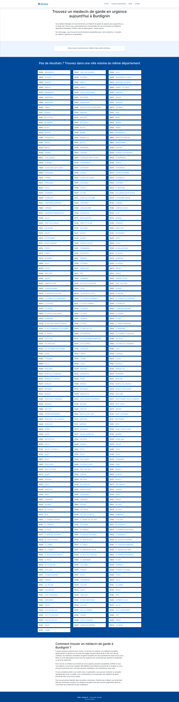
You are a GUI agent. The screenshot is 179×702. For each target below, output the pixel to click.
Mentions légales (90, 699)
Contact (137, 4)
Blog (130, 4)
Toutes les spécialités (118, 4)
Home (106, 4)
